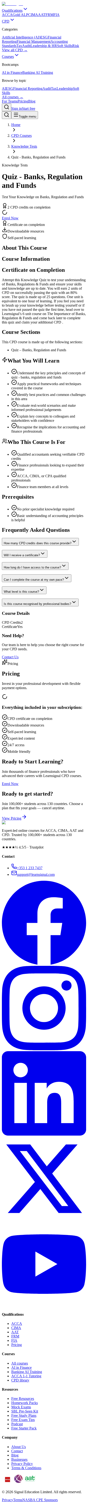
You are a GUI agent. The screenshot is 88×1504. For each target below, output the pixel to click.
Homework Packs (24, 1403)
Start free (28, 109)
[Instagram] (44, 1049)
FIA (14, 1340)
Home (15, 125)
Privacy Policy (22, 1464)
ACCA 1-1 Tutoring (26, 1376)
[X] (44, 1220)
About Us (18, 1447)
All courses (19, 1363)
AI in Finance (21, 1368)
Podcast (17, 1424)
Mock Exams (21, 1407)
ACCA (16, 1324)
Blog (31, 101)
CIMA (16, 1328)
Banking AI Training (26, 1372)
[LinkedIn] (44, 1134)
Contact (17, 1451)
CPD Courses (21, 136)
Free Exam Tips (23, 1420)
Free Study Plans (23, 1415)
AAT (15, 1332)
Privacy (7, 1500)
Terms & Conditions (26, 1468)
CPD (5, 21)
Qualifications (12, 10)
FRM (15, 1336)
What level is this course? (21, 591)
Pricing (23, 101)
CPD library (20, 1380)
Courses (8, 57)
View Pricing (11, 818)
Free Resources (22, 1399)
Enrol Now (10, 218)
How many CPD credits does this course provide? (37, 543)
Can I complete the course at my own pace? (34, 579)
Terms (17, 1500)
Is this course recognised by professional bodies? (37, 604)
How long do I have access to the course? (32, 567)
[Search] (6, 107)
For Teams (10, 101)
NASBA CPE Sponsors (40, 1500)
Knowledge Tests (24, 146)
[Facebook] (44, 964)
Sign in (16, 109)
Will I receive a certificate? (22, 555)
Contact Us (10, 657)
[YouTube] (44, 1305)
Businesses (19, 1459)
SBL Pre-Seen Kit (24, 1411)
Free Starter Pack (24, 1428)
